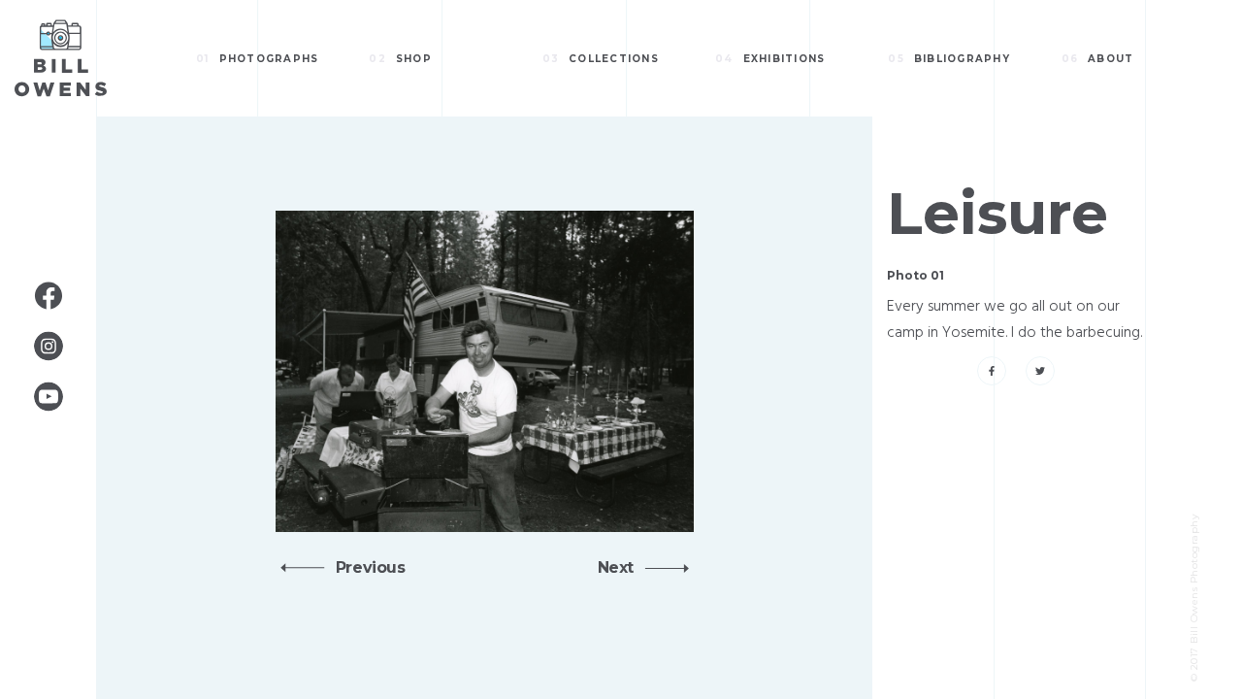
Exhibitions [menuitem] (770, 58)
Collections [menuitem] (600, 58)
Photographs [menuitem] (257, 58)
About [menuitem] (1098, 58)
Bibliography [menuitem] (949, 58)
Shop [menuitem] (400, 58)
